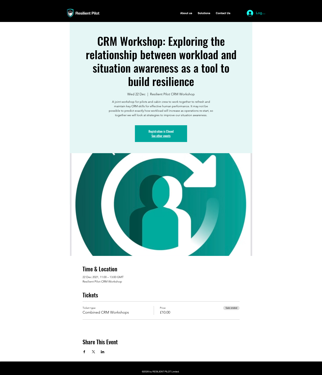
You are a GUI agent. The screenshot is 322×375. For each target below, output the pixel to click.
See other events (161, 136)
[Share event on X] (93, 351)
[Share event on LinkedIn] (102, 351)
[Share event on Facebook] (84, 351)
